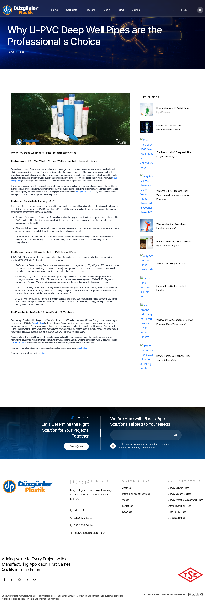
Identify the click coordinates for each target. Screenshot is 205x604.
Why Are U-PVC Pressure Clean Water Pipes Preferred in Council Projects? (172, 194)
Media (106, 10)
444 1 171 (80, 510)
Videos (125, 500)
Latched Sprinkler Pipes (179, 506)
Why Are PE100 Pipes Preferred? (173, 263)
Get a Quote (76, 446)
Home (54, 10)
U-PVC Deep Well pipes (179, 494)
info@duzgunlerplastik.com (90, 532)
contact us (82, 348)
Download (127, 512)
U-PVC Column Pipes (178, 488)
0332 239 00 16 (83, 525)
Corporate (71, 10)
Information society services (136, 494)
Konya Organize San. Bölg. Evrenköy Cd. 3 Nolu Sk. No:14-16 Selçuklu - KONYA (91, 495)
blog (43, 353)
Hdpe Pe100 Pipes (177, 512)
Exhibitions (127, 506)
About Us (126, 488)
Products (90, 10)
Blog (121, 10)
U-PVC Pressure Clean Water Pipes (185, 500)
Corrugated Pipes (176, 518)
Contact (136, 10)
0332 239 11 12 (83, 517)
